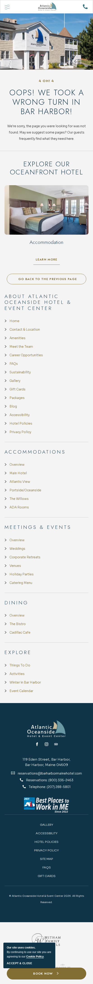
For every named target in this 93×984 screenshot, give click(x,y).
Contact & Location (24, 329)
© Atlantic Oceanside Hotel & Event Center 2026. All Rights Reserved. (46, 899)
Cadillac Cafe (19, 632)
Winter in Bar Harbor (25, 682)
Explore (18, 652)
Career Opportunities (26, 355)
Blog (13, 406)
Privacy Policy (20, 432)
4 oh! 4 (46, 81)
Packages (17, 398)
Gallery (14, 381)
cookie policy (35, 956)
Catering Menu (20, 583)
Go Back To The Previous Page (47, 279)
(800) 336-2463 (60, 780)
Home (14, 321)
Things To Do (19, 665)
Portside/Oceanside (25, 490)
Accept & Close (19, 963)
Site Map (46, 859)
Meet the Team (21, 347)
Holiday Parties (21, 574)
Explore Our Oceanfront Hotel (46, 168)
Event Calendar (21, 691)
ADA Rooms (19, 507)
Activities (17, 674)
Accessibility (19, 415)
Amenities (17, 338)
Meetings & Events (38, 527)
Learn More (48, 260)
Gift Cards (17, 389)
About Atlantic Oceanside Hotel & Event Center (38, 302)
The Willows (19, 499)
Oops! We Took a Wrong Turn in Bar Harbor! (46, 102)
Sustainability (20, 372)
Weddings (17, 549)
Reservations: (37, 780)
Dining (16, 603)
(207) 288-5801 (59, 787)
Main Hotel (18, 473)
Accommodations (35, 452)
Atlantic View (19, 482)
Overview (17, 465)
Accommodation (46, 242)
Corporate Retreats (24, 557)
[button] (46, 974)
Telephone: (38, 787)
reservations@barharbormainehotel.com (50, 773)
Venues (15, 566)
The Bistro (17, 624)
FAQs (13, 364)
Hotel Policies (20, 423)
